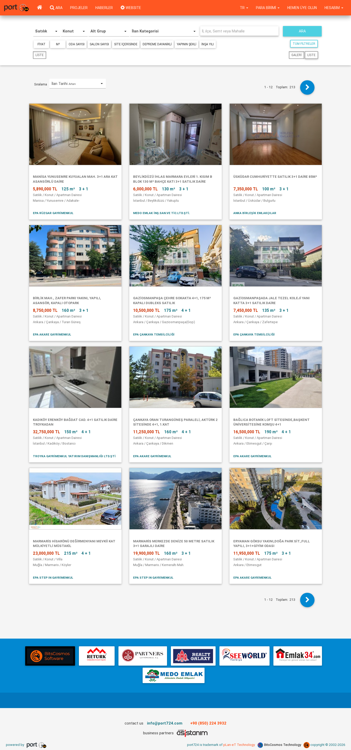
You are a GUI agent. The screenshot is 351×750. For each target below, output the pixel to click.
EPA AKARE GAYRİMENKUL (52, 334)
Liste (39, 55)
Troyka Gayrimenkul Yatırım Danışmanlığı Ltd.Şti (74, 456)
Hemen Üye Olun (302, 7)
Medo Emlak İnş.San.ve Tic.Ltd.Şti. (161, 213)
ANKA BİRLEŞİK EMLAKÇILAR (254, 213)
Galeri (296, 55)
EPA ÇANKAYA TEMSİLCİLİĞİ (153, 334)
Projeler (79, 7)
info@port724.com (164, 723)
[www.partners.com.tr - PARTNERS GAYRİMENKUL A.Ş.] (142, 656)
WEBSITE (133, 7)
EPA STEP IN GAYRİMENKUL (53, 577)
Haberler (104, 7)
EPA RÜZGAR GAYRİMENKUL (53, 213)
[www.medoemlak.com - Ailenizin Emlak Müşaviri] (174, 675)
